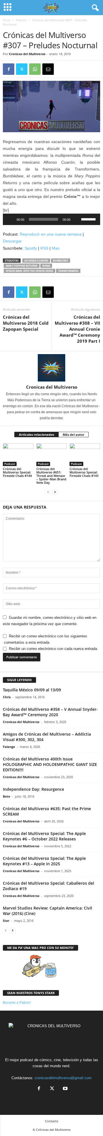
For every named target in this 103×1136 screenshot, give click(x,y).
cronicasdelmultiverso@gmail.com (63, 1078)
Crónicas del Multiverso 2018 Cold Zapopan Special (26, 323)
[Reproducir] (10, 219)
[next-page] (55, 492)
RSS (44, 248)
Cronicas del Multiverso (27, 54)
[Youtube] (65, 1089)
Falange (9, 746)
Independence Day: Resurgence (33, 789)
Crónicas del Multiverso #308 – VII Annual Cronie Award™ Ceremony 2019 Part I (77, 329)
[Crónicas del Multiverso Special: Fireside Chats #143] (85, 454)
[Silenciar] (77, 219)
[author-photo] (51, 368)
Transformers (68, 271)
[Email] (48, 69)
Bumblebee (60, 260)
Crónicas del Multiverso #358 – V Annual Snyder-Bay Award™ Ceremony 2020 (50, 712)
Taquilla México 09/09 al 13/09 (32, 690)
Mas (56, 248)
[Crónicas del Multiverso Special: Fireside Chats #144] (18, 454)
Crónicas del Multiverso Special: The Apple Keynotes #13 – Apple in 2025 (44, 861)
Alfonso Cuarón (36, 260)
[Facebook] (8, 69)
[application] (51, 219)
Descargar (12, 241)
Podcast (21, 20)
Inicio (6, 20)
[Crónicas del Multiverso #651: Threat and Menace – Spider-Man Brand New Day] (51, 454)
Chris (7, 697)
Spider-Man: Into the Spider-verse (29, 271)
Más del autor (73, 434)
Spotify (31, 248)
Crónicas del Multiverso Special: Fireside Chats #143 (84, 472)
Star (6, 920)
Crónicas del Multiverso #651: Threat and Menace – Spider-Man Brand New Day (51, 476)
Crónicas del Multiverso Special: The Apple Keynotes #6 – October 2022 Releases (44, 836)
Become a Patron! (17, 1003)
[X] (21, 69)
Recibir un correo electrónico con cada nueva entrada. (53, 649)
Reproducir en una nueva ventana (51, 234)
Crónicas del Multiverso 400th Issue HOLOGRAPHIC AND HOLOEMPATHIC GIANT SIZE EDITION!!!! (50, 764)
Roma (46, 266)
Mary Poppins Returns (21, 266)
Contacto (51, 1121)
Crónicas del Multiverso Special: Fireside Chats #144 (17, 472)
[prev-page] (48, 492)
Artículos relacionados (36, 434)
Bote (6, 796)
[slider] (89, 219)
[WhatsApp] (35, 69)
